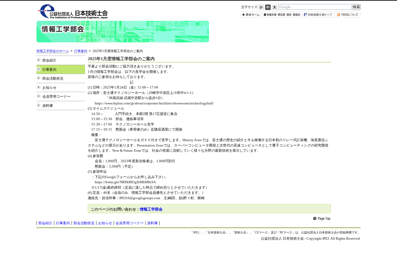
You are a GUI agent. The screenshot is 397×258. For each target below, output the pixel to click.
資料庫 (47, 106)
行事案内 (80, 51)
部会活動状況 (52, 78)
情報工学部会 (151, 209)
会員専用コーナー (56, 96)
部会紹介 (49, 60)
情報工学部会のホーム (52, 51)
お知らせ (49, 88)
